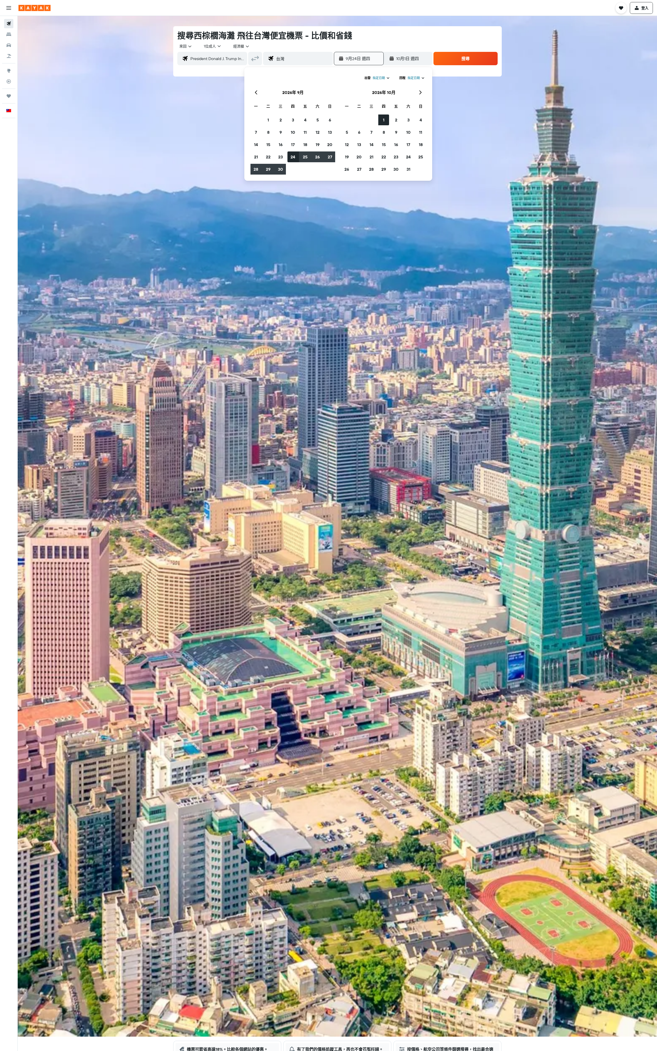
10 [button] (293, 132)
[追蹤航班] (8, 81)
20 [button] (329, 144)
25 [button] (305, 156)
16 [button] (281, 144)
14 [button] (256, 144)
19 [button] (318, 144)
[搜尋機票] (8, 23)
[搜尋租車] (8, 45)
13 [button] (330, 132)
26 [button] (317, 156)
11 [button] (305, 132)
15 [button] (268, 144)
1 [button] (268, 119)
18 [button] (305, 144)
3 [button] (293, 119)
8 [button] (268, 132)
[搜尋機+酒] (8, 56)
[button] (8, 8)
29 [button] (268, 169)
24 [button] (293, 156)
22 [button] (268, 156)
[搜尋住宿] (8, 34)
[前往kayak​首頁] (34, 8)
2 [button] (280, 119)
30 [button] (280, 169)
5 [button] (317, 119)
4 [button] (305, 119)
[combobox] (185, 46)
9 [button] (280, 132)
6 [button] (330, 119)
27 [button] (330, 156)
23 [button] (280, 156)
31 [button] (408, 169)
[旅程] (8, 96)
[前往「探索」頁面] (8, 70)
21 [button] (256, 156)
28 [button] (256, 169)
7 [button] (256, 132)
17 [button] (293, 144)
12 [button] (318, 132)
